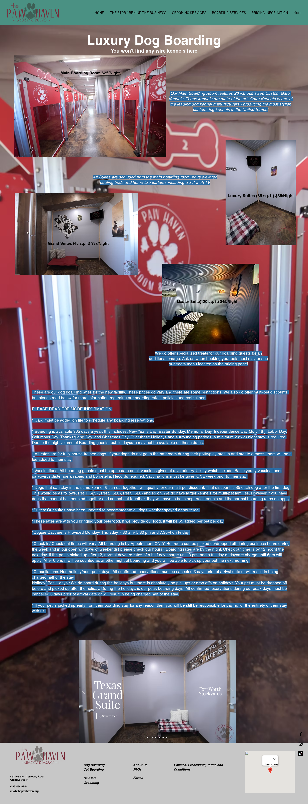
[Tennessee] (159, 737)
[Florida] (163, 737)
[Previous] (83, 691)
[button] (228, 13)
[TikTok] (300, 753)
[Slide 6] (166, 737)
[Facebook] (300, 734)
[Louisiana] (155, 737)
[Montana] (147, 737)
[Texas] (151, 737)
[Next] (228, 691)
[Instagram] (300, 743)
